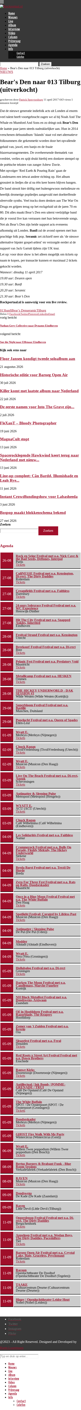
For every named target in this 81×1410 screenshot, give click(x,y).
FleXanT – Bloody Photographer (28, 423)
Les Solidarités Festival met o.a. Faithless (44, 835)
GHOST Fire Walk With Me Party (40, 1134)
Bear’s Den (19, 310)
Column (12, 37)
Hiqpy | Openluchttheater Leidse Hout (43, 1299)
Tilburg (41, 310)
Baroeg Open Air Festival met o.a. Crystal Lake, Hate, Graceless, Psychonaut (45, 1254)
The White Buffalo (29, 1102)
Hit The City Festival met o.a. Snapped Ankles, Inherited (43, 621)
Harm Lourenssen (11, 1348)
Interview (14, 29)
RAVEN (22, 1178)
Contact (21, 53)
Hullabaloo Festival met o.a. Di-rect (40, 968)
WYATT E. (24, 805)
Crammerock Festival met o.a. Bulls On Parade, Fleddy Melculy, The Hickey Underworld (43, 850)
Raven (20, 1205)
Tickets (20, 564)
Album (12, 25)
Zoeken (5, 524)
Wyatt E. (22, 732)
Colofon (20, 57)
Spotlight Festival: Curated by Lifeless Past (46, 914)
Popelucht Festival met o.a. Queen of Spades (47, 720)
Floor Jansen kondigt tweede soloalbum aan (37, 358)
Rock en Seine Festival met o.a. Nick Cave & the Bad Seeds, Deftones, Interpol (47, 557)
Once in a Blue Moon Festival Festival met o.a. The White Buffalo (45, 898)
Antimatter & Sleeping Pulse (36, 793)
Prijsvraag (14, 41)
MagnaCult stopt (14, 439)
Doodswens (24, 1193)
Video (11, 33)
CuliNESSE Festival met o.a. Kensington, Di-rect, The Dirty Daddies (45, 575)
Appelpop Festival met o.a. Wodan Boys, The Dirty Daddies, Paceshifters (44, 1236)
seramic (32, 310)
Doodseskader (26, 1119)
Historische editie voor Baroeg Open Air (34, 375)
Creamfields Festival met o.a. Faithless (42, 591)
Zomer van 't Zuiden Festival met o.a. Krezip (42, 1027)
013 (2, 310)
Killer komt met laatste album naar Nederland (39, 391)
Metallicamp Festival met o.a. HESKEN (43, 676)
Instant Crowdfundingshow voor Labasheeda (39, 496)
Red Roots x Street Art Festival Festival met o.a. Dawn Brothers (46, 1057)
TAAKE (22, 1284)
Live (10, 21)
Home (11, 13)
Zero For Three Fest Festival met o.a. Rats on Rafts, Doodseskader (45, 883)
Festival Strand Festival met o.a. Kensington (46, 635)
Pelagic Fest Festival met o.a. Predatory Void (47, 661)
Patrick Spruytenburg (31, 99)
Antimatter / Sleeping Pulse (35, 929)
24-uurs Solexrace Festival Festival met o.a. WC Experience (46, 607)
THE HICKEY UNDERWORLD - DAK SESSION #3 (44, 692)
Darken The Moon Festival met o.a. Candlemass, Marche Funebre (41, 984)
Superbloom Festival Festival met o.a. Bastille (42, 706)
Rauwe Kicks (25, 1070)
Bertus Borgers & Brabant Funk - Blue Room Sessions (43, 1165)
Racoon (21, 1270)
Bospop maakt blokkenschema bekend (33, 512)
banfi (8, 310)
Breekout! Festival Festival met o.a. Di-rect (46, 647)
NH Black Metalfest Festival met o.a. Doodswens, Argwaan (41, 998)
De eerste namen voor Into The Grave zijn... (37, 407)
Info (10, 49)
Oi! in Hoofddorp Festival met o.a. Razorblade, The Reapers (40, 1013)
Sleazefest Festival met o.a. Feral (38, 1041)
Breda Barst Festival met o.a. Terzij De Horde (43, 869)
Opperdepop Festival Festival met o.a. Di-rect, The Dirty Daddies (45, 1219)
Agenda (12, 45)
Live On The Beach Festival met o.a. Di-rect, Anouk (47, 777)
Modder (21, 941)
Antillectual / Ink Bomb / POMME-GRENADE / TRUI (40, 1086)
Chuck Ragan (26, 746)
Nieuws (12, 17)
